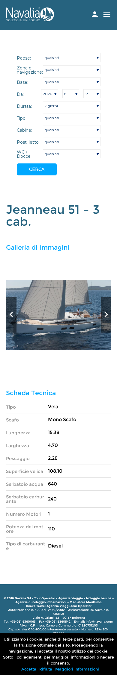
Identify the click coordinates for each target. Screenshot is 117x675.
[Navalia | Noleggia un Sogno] (30, 19)
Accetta (28, 669)
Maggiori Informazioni (77, 669)
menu (106, 14)
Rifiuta (45, 669)
